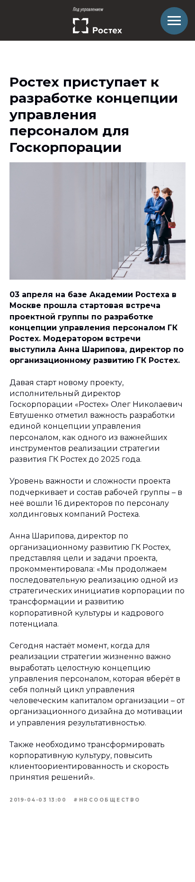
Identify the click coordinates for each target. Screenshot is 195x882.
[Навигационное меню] (174, 21)
